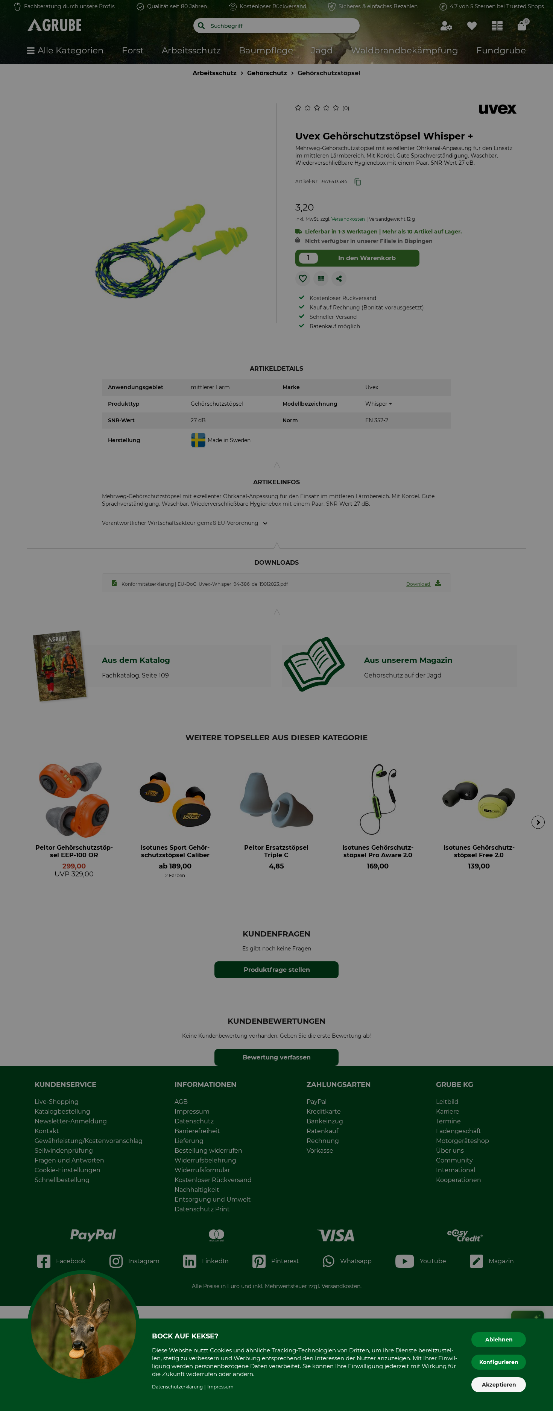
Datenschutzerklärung (177, 1387)
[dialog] (276, 705)
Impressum (220, 1387)
